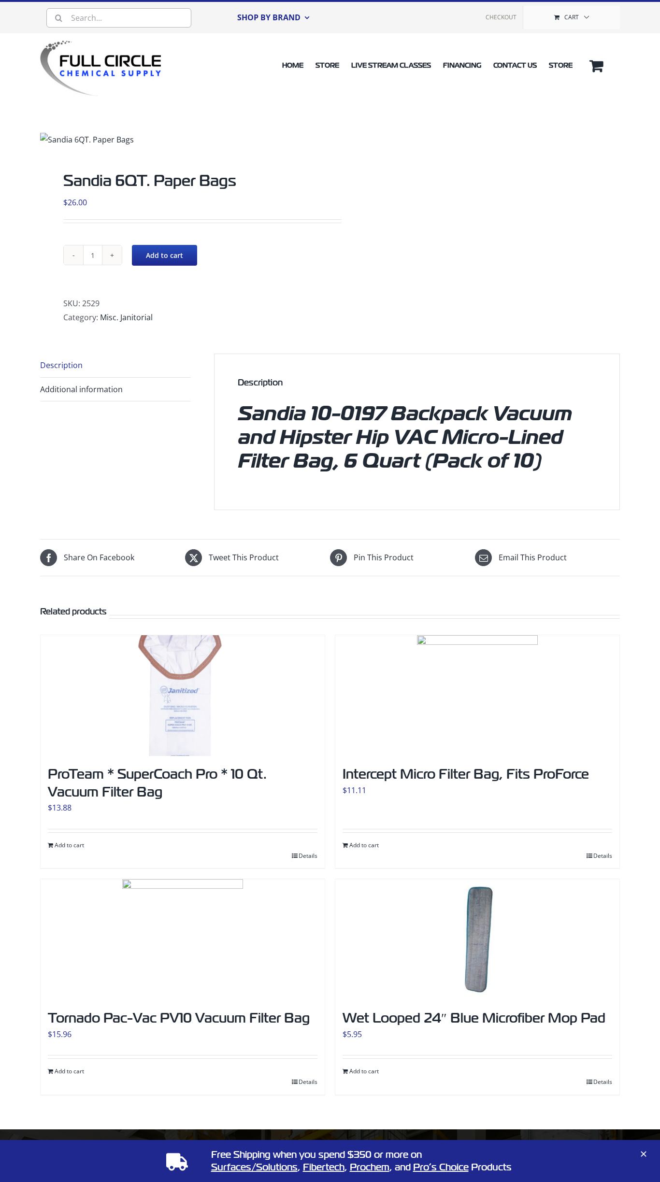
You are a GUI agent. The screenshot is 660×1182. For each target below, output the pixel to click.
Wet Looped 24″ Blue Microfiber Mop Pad (474, 1018)
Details (308, 856)
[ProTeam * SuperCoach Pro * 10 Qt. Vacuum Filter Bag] (183, 695)
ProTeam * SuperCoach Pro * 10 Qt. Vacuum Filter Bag (157, 783)
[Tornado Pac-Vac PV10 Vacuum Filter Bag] (183, 939)
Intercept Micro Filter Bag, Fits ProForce (466, 774)
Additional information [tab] (81, 389)
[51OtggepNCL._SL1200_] (87, 140)
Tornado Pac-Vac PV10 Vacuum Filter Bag (179, 1018)
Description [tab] (61, 365)
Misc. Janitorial (126, 317)
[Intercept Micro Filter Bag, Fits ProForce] (477, 695)
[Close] (643, 1154)
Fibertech (323, 1167)
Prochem (369, 1167)
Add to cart (164, 255)
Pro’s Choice (441, 1167)
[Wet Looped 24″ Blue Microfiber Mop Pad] (477, 939)
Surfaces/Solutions (254, 1167)
